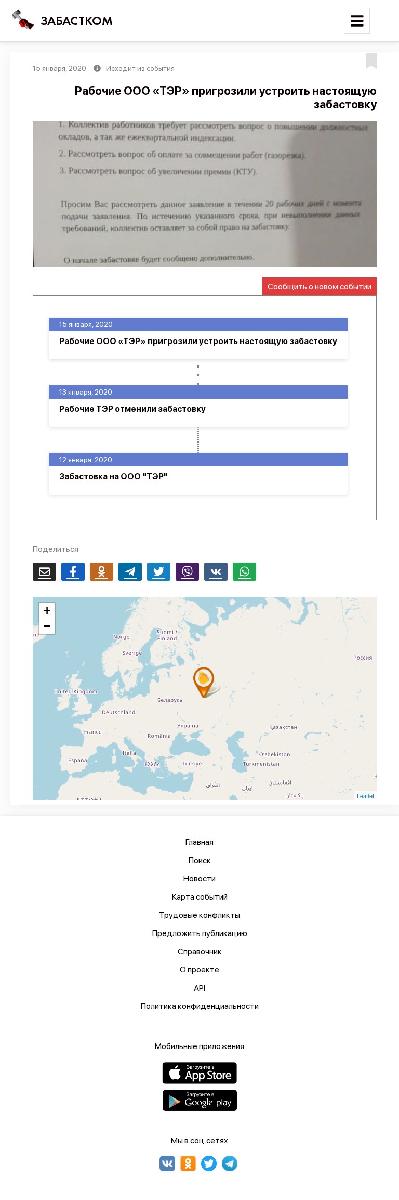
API (199, 988)
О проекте (199, 970)
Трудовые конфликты (199, 915)
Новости (199, 878)
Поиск (200, 860)
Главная (199, 842)
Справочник (200, 951)
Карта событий (200, 897)
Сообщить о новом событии (319, 287)
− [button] (47, 626)
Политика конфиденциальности (200, 1006)
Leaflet (365, 795)
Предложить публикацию (199, 933)
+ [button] (47, 610)
